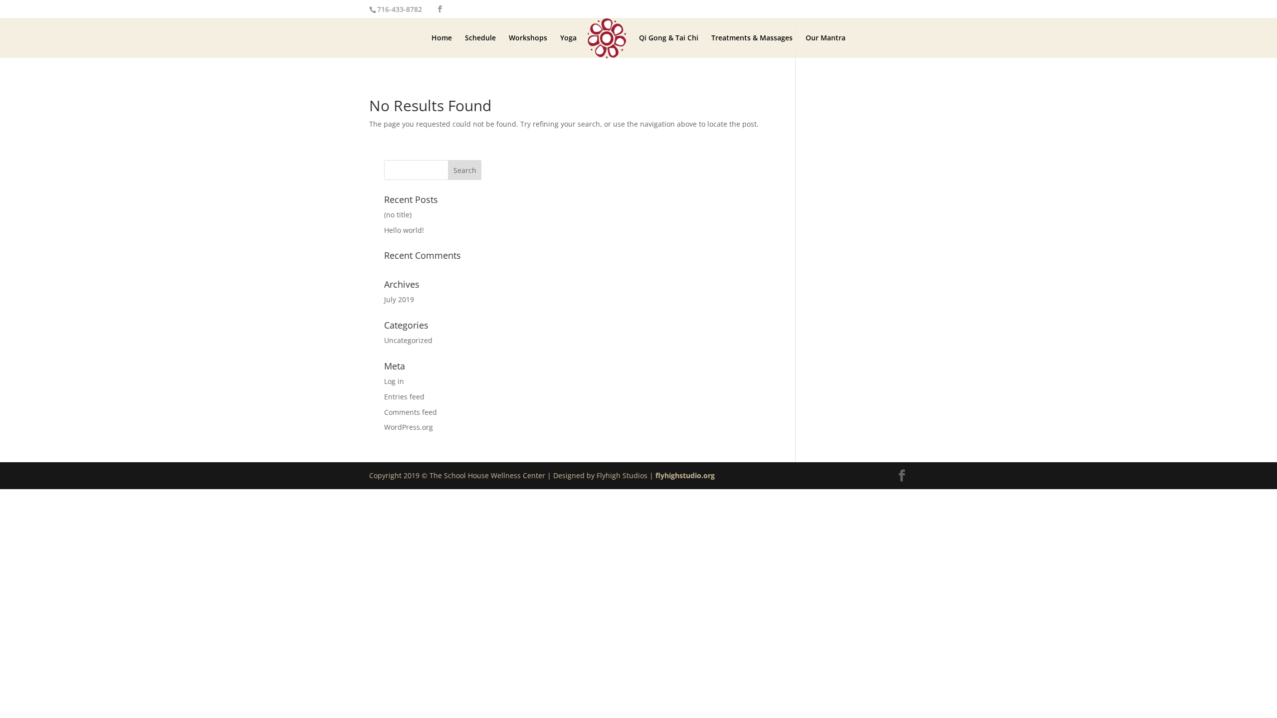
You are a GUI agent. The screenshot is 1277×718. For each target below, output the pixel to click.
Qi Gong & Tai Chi (668, 38)
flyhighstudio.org (685, 475)
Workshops (528, 38)
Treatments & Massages (752, 38)
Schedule (480, 38)
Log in (394, 381)
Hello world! (404, 230)
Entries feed (404, 396)
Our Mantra (826, 38)
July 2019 (399, 299)
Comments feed (410, 412)
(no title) (398, 214)
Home (441, 38)
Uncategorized (408, 340)
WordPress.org (408, 427)
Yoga (568, 38)
